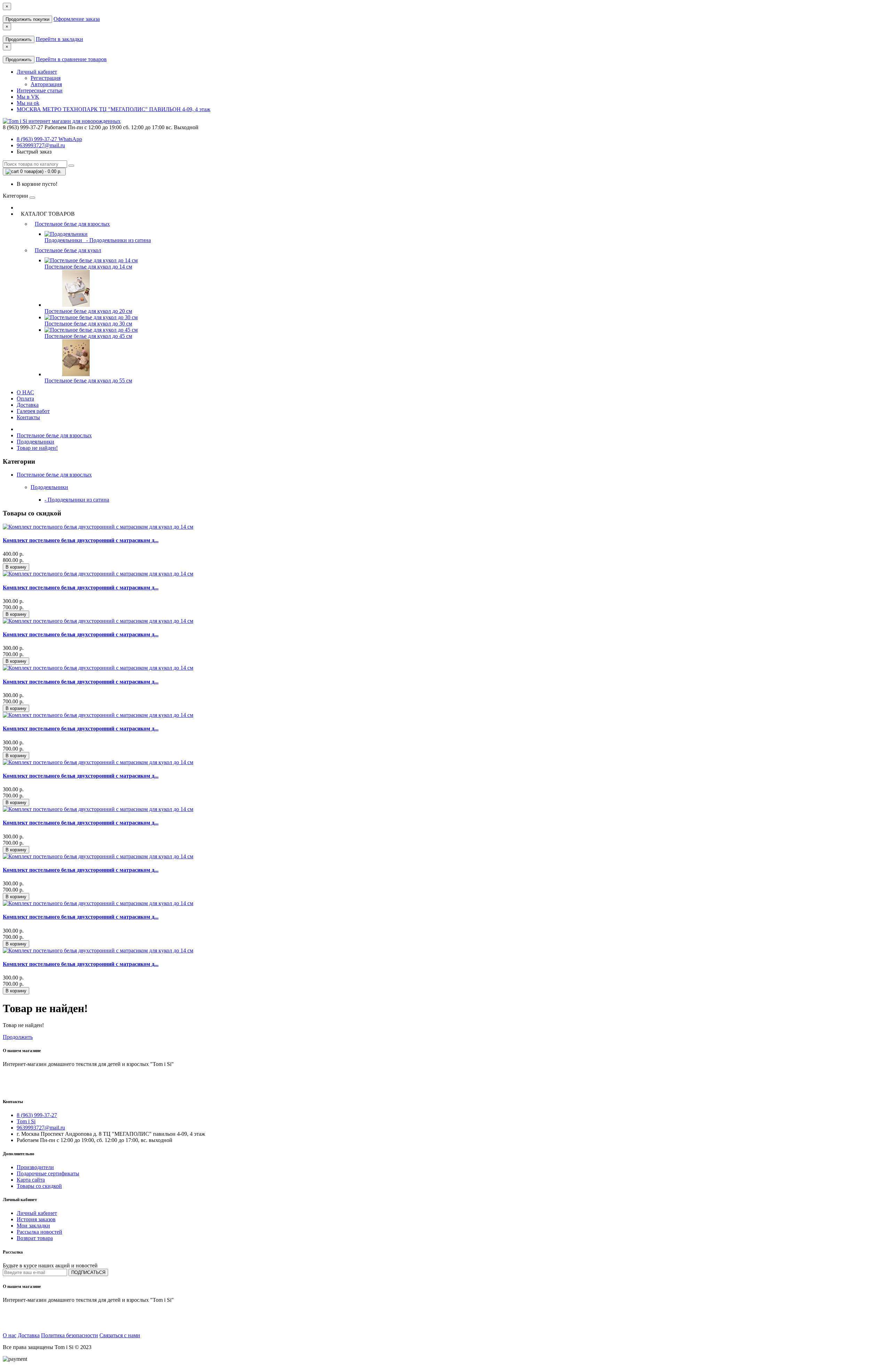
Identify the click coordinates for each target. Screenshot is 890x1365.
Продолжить (19, 39)
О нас (9, 1335)
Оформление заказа (77, 19)
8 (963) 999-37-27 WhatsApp (49, 139)
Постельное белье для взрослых (72, 224)
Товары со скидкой (39, 1186)
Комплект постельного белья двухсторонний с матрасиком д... (81, 540)
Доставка (28, 405)
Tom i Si (26, 1121)
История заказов (36, 1219)
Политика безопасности (69, 1335)
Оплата (25, 399)
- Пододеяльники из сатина (117, 240)
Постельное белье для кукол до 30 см (88, 323)
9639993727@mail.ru (41, 145)
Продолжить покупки (27, 19)
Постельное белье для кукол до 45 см (88, 336)
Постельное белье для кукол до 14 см (88, 267)
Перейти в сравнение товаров (71, 59)
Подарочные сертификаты (48, 1173)
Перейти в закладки (59, 39)
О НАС (25, 392)
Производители (35, 1167)
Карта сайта (31, 1180)
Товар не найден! (37, 448)
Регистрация (45, 78)
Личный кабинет (37, 1213)
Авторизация (46, 84)
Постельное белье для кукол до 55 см (88, 380)
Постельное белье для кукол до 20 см (88, 311)
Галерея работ (33, 411)
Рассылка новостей (39, 1232)
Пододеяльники (63, 240)
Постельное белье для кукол (68, 250)
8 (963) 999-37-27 (37, 1115)
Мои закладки (33, 1225)
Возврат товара (35, 1238)
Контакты (28, 417)
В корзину (16, 567)
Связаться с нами (119, 1335)
